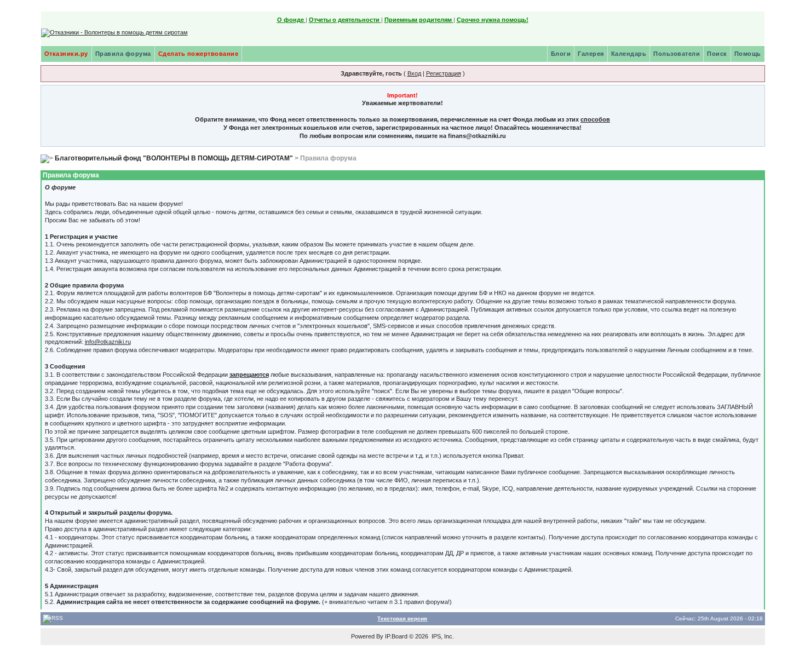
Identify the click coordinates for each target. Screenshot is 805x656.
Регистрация (443, 73)
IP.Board (396, 636)
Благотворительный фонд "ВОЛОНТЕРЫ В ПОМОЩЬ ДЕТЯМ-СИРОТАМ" (174, 158)
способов (595, 119)
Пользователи (676, 53)
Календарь (629, 53)
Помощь (747, 53)
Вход (414, 73)
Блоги (561, 53)
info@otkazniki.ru (108, 341)
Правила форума (123, 53)
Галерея (591, 53)
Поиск (717, 53)
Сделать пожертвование (198, 53)
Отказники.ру (66, 53)
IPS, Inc (442, 636)
